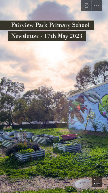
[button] (86, 5)
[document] (54, 96)
